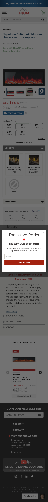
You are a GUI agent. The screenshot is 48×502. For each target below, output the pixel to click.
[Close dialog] (43, 232)
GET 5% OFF (24, 262)
